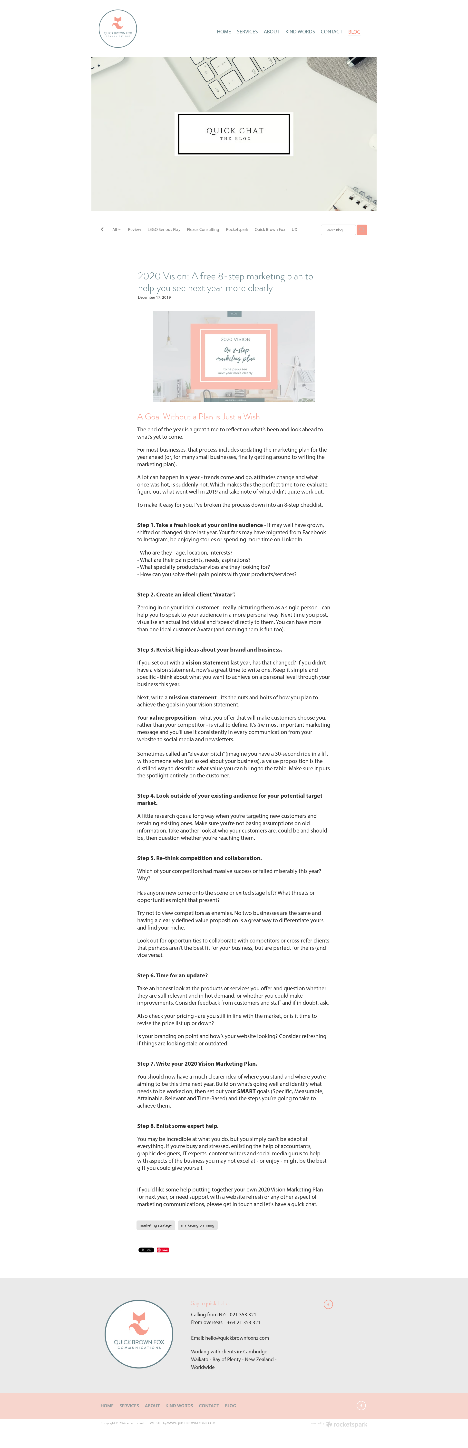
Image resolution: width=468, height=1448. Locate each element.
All (115, 229)
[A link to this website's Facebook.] (369, 31)
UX (294, 229)
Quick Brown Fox (270, 229)
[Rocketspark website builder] (339, 1425)
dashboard (136, 1423)
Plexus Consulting (203, 229)
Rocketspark (237, 229)
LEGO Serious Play (164, 229)
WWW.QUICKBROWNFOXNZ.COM (191, 1423)
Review (134, 229)
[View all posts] (102, 230)
